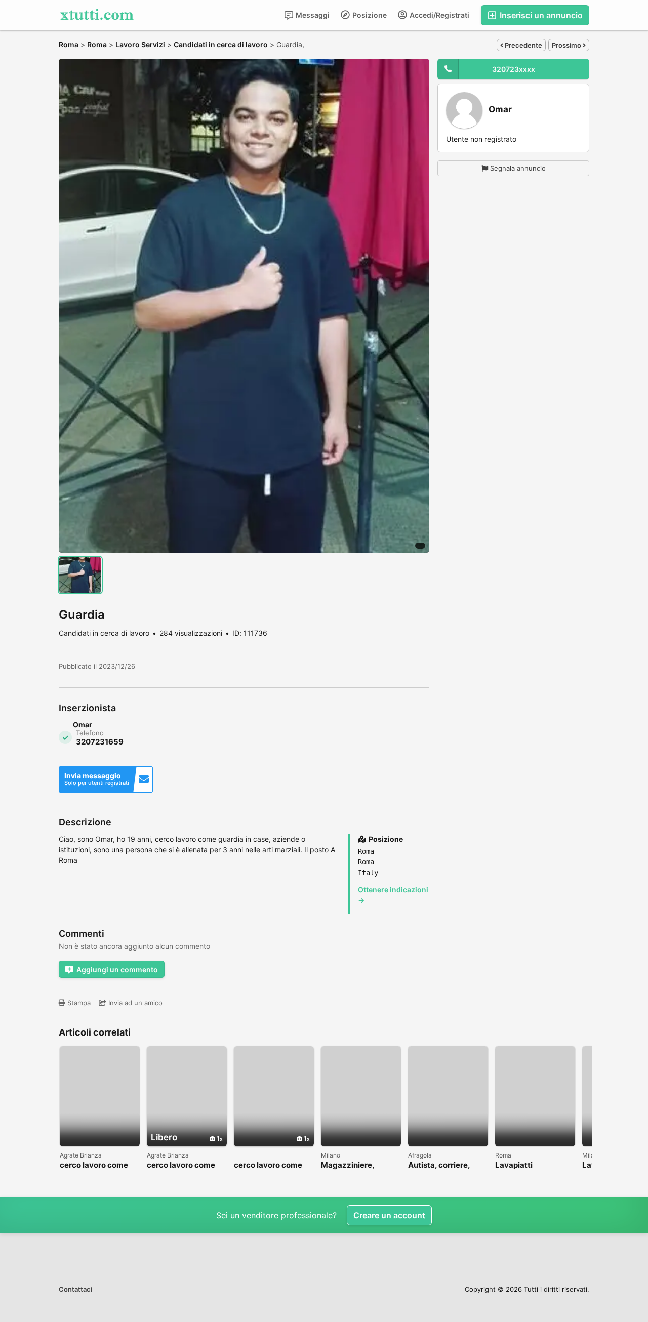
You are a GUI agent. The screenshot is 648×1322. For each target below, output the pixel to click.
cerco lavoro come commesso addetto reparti (183, 1165)
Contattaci (75, 1289)
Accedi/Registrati (438, 15)
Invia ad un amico (134, 1003)
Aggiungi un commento (117, 969)
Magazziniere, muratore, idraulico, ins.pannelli (357, 1165)
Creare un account (389, 1215)
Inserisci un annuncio (540, 15)
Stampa (78, 1003)
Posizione (369, 15)
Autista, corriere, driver (439, 1165)
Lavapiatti (514, 1165)
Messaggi (312, 15)
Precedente (522, 45)
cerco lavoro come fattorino (94, 1165)
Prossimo (567, 45)
